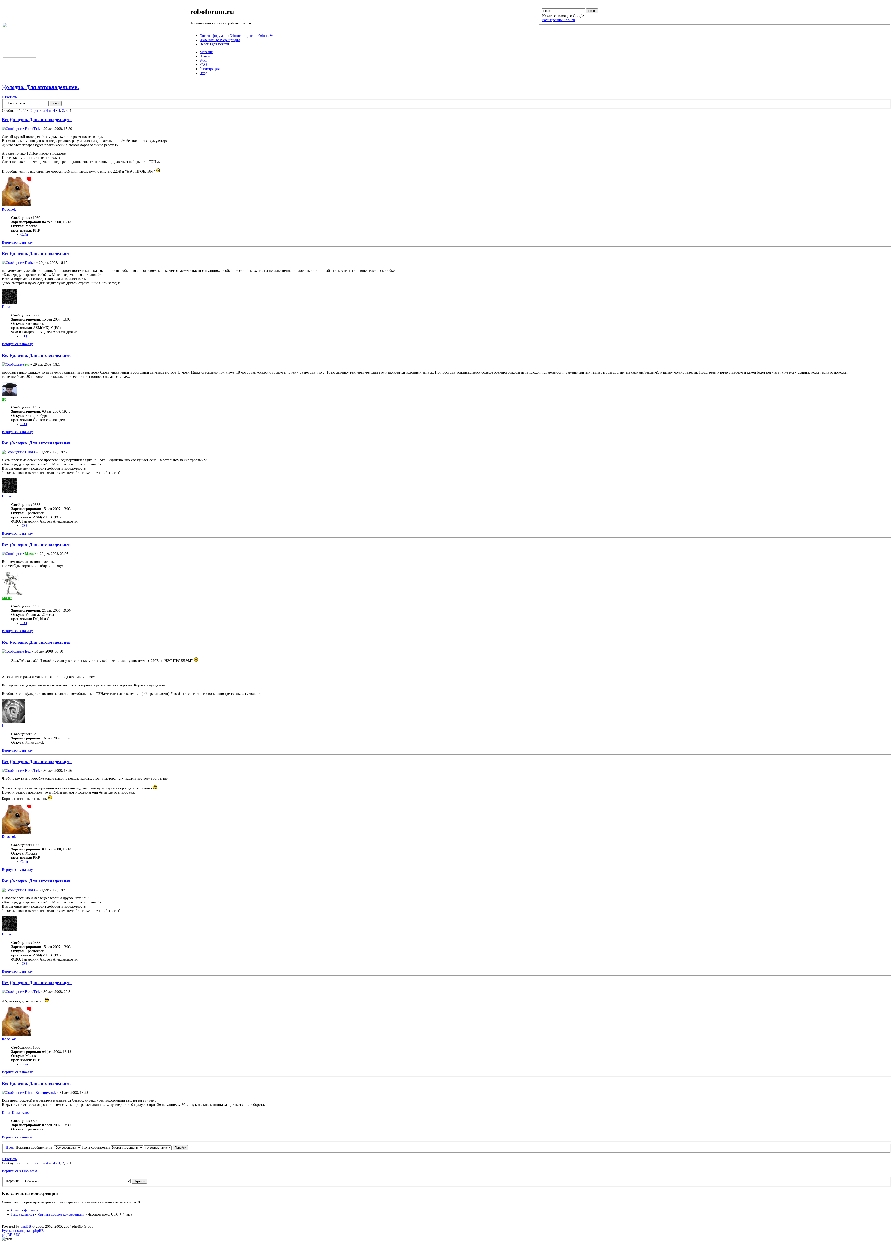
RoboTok (32, 129)
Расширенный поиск (558, 20)
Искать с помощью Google (563, 16)
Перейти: (13, 1181)
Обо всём (265, 36)
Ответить (9, 97)
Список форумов (213, 36)
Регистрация (210, 69)
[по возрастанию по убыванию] (166, 1147)
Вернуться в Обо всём (19, 1171)
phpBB (25, 1226)
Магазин (206, 52)
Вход (203, 73)
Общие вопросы (242, 36)
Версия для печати (214, 44)
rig (27, 364)
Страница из (42, 111)
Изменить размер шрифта (220, 40)
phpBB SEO (11, 1235)
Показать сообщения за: (35, 1147)
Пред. (10, 1147)
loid (28, 651)
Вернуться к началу (17, 242)
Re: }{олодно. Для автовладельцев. (37, 119)
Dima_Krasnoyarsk (40, 1092)
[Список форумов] (19, 56)
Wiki (203, 60)
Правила (206, 56)
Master (30, 554)
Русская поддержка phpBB (23, 1231)
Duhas (30, 263)
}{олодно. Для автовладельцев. (40, 87)
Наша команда (22, 1214)
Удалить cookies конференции (60, 1214)
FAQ (203, 64)
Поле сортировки (96, 1147)
